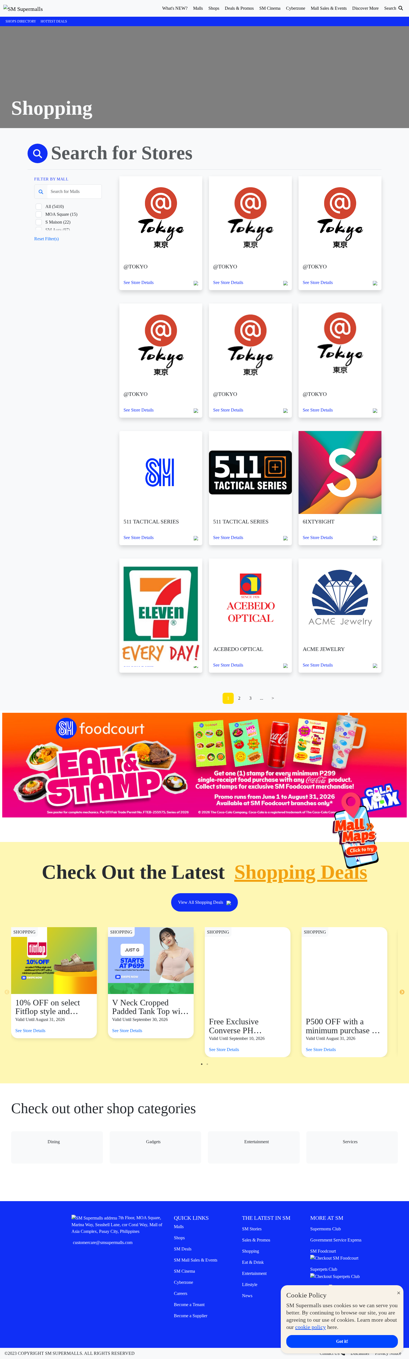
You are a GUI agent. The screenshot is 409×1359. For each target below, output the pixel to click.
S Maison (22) (57, 222)
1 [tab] (201, 1064)
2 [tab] (207, 1064)
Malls (179, 1226)
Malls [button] (198, 8)
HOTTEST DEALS (54, 21)
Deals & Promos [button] (239, 8)
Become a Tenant (189, 1304)
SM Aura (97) (57, 229)
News (247, 1295)
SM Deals (182, 1249)
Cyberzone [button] (295, 8)
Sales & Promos (256, 1240)
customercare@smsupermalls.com (102, 1242)
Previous (7, 992)
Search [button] (390, 8)
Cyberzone (183, 1282)
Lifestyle (249, 1284)
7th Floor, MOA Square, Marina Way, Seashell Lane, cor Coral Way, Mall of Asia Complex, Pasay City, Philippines (117, 1224)
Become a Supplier (190, 1315)
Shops (179, 1237)
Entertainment (254, 1273)
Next (402, 992)
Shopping (250, 1251)
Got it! (342, 1341)
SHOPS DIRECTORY (21, 21)
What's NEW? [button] (175, 8)
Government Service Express (335, 1240)
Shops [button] (213, 8)
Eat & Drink (253, 1262)
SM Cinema (184, 1271)
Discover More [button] (365, 8)
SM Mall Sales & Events (195, 1260)
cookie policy (310, 1327)
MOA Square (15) (61, 214)
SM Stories (252, 1228)
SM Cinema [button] (269, 8)
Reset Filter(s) (46, 238)
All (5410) (54, 206)
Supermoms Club (325, 1228)
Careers (180, 1293)
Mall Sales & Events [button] (329, 8)
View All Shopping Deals (201, 902)
